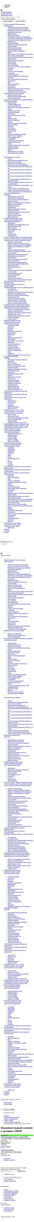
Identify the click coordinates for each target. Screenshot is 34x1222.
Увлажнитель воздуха (14, 348)
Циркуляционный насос (15, 433)
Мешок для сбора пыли (15, 204)
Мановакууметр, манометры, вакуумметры (20, 493)
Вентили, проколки (14, 477)
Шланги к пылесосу (14, 213)
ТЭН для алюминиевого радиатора (18, 417)
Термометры (11, 512)
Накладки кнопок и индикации (17, 123)
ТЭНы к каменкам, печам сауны (17, 422)
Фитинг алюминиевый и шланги (17, 303)
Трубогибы (11, 516)
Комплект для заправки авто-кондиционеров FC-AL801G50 (17, 299)
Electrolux (10, 465)
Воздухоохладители (13, 35)
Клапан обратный (13, 43)
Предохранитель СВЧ (14, 229)
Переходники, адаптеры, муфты (17, 504)
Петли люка (11, 128)
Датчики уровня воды (14, 106)
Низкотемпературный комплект (17, 262)
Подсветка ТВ (12, 402)
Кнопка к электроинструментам (17, 369)
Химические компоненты (15, 90)
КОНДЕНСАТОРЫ (13, 370)
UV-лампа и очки (13, 290)
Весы (9, 479)
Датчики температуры (14, 104)
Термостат (11, 77)
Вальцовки (11, 476)
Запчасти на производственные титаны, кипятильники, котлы (19, 313)
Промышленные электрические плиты (19, 315)
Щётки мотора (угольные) (16, 151)
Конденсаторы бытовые (15, 49)
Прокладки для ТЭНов (14, 162)
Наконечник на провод (14, 377)
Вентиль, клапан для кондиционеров (19, 243)
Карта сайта (7, 1197)
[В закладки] (17, 1152)
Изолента (10, 485)
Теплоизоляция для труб (15, 273)
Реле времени (12, 62)
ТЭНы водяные (12, 421)
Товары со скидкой (10, 1200)
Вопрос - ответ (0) (9, 1160)
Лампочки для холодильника (16, 51)
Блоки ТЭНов (12, 414)
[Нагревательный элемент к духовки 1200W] (14, 1137)
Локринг (10, 491)
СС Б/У (10, 463)
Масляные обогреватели (15, 337)
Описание (7, 1158)
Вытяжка (10, 330)
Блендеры (11, 328)
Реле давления (12, 63)
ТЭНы (10, 143)
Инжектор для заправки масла (17, 293)
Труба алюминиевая (14, 275)
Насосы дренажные (13, 260)
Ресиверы (10, 68)
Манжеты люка (12, 118)
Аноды (10, 158)
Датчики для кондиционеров (16, 249)
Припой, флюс (12, 58)
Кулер (9, 336)
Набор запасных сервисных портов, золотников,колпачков (18, 497)
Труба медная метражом (15, 278)
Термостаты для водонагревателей (18, 165)
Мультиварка (11, 339)
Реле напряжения (13, 65)
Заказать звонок (10, 1183)
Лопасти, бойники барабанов (16, 115)
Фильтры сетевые (13, 148)
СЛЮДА (10, 232)
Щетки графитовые (13, 388)
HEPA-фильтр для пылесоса (16, 196)
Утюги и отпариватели (14, 350)
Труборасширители (13, 518)
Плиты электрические (14, 344)
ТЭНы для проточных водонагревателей (20, 191)
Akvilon (10, 454)
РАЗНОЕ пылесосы (13, 210)
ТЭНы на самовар (13, 347)
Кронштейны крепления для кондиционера (16, 256)
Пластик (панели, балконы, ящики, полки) (20, 57)
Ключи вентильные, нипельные (17, 488)
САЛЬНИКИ (11, 139)
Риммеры (11, 509)
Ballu (9, 455)
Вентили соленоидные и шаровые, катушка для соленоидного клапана (18, 28)
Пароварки (11, 342)
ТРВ (9, 82)
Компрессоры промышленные (17, 96)
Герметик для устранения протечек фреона (20, 292)
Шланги (10, 150)
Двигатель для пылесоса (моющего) (18, 199)
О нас (6, 1189)
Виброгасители (12, 33)
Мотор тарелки (12, 227)
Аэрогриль (11, 326)
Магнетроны (11, 223)
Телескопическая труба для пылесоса (19, 212)
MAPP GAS (11, 527)
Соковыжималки (13, 345)
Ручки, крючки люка (14, 137)
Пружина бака (12, 131)
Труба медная (12, 85)
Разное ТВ (11, 405)
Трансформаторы (13, 384)
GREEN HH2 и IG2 (13, 458)
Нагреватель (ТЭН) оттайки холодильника (20, 54)
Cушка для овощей (13, 325)
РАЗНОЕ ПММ (12, 436)
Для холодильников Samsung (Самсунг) (19, 40)
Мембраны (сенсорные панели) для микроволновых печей (18, 225)
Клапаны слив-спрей (14, 110)
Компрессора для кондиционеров (17, 254)
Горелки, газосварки (14, 480)
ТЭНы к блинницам (14, 317)
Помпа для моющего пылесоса (17, 209)
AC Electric (11, 447)
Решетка (10, 69)
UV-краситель (12, 289)
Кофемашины (12, 333)
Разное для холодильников (15, 60)
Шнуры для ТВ (12, 408)
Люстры (10, 375)
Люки (9, 117)
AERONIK (11, 449)
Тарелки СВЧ (12, 234)
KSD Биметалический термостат (17, 359)
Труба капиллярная (13, 84)
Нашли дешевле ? (6, 1146)
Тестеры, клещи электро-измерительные (20, 513)
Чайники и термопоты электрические (19, 355)
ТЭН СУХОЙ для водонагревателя (18, 188)
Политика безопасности (11, 1192)
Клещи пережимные (14, 487)
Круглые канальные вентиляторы (18, 259)
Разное (10, 132)
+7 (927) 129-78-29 (6, 13)
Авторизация (8, 1104)
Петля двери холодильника (16, 55)
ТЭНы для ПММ (13, 439)
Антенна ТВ (11, 400)
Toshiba (10, 461)
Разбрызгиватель (13, 435)
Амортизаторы (12, 102)
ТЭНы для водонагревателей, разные (19, 190)
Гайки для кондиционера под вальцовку (20, 245)
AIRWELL (11, 452)
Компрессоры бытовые (14, 95)
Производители (9, 1198)
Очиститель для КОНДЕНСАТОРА (18, 264)
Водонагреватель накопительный (18, 160)
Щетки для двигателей (14, 215)
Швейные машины (13, 386)
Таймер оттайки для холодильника (18, 76)
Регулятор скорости (13, 380)
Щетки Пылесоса (13, 216)
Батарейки (11, 361)
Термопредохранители (14, 383)
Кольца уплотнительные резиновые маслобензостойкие (18, 296)
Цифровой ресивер (13, 406)
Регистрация (8, 1102)
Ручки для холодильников (15, 71)
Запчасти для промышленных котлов (19, 309)
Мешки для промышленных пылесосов (19, 202)
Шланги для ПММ (13, 441)
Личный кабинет (9, 1207)
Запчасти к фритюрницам (15, 311)
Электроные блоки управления (17, 91)
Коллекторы (11, 490)
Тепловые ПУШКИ (13, 381)
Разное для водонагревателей (16, 163)
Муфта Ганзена (12, 494)
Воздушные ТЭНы (13, 416)
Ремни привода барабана (15, 135)
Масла (9, 52)
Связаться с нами (9, 1195)
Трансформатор (12, 235)
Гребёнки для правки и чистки (17, 482)
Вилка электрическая (14, 364)
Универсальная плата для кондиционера (20, 279)
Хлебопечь (11, 353)
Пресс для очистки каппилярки (17, 301)
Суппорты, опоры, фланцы (16, 140)
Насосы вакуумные (14, 502)
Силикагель (11, 73)
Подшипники (12, 129)
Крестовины (11, 113)
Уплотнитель (11, 87)
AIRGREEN (11, 450)
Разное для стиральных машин (17, 134)
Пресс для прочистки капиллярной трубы (20, 505)
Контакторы (11, 372)
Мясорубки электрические (15, 341)
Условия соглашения (10, 1194)
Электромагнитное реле (15, 389)
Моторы (10, 121)
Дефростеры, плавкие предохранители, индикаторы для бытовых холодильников (20, 37)
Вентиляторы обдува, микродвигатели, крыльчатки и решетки (19, 31)
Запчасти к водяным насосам (16, 366)
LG (9, 460)
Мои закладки (8, 1211)
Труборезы (11, 519)
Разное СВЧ (11, 231)
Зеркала (10, 483)
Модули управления (14, 120)
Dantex (10, 457)
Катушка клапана (13, 367)
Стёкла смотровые (13, 74)
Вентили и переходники (15, 242)
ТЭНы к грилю (12, 319)
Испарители (11, 41)
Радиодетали (11, 378)
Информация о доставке (11, 1191)
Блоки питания (12, 362)
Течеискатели (12, 515)
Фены (9, 351)
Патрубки (11, 126)
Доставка (7, 5)
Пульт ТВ (10, 403)
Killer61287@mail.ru (6, 15)
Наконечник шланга (14, 205)
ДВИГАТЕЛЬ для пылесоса (16, 198)
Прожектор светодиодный (15, 373)
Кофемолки (11, 334)
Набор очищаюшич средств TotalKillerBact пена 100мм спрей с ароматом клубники (20, 500)
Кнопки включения (14, 112)
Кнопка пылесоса (13, 201)
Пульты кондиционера (14, 267)
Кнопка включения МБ (14, 331)
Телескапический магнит (15, 510)
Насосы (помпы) (13, 124)
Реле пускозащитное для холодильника (19, 66)
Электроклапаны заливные (16, 153)
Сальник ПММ (12, 438)
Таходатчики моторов (14, 142)
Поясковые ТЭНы (13, 265)
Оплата (7, 7)
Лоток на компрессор (14, 98)
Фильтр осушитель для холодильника (19, 88)
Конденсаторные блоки (15, 47)
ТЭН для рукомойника (14, 419)
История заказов (9, 1209)
